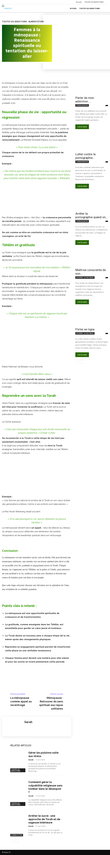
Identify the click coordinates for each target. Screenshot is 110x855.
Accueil (79, 2)
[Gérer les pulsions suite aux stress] (18, 754)
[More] (31, 68)
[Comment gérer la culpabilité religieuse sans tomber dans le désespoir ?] (18, 784)
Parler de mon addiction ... (84, 99)
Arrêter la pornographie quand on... (91, 215)
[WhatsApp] (25, 68)
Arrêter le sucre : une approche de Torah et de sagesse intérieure (44, 819)
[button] (104, 8)
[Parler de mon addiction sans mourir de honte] (91, 86)
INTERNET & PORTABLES (85, 277)
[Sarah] (13, 726)
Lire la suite (82, 127)
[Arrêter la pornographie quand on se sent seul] (91, 202)
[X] (11, 68)
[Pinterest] (18, 68)
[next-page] (16, 841)
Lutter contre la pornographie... (85, 156)
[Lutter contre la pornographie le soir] (91, 142)
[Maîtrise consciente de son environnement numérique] (91, 258)
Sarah (28, 722)
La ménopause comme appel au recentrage (21, 701)
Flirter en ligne (85, 329)
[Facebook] (5, 68)
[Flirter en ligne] (91, 317)
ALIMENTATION (36, 22)
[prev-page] (12, 841)
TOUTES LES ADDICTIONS (93, 2)
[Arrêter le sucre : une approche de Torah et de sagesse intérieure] (18, 818)
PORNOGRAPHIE (82, 105)
